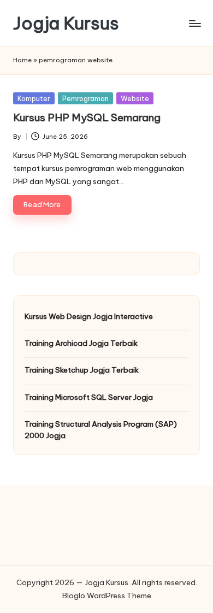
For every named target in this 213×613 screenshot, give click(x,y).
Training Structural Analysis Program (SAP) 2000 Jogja (101, 429)
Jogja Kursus (66, 23)
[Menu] (194, 23)
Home (22, 60)
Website (135, 98)
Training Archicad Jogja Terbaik (81, 343)
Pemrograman (85, 98)
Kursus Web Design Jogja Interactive (89, 316)
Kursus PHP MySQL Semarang (87, 117)
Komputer (33, 98)
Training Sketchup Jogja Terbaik (82, 370)
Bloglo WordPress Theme (106, 595)
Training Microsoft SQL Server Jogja (89, 397)
